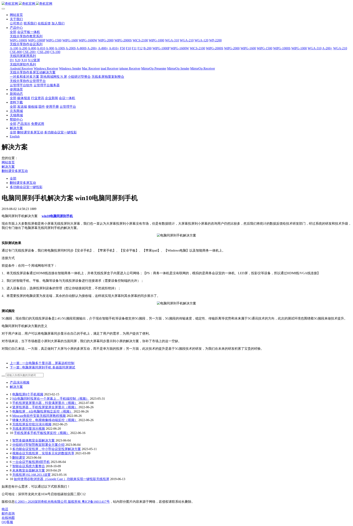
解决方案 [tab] (16, 386)
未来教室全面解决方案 (28, 470)
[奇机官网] (176, 4)
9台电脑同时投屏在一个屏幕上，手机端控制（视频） (50, 398)
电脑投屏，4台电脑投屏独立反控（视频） (42, 411)
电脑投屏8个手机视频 (27, 394)
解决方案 (8, 166)
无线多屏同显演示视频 (28, 428)
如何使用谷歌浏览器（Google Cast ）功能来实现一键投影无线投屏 (61, 479)
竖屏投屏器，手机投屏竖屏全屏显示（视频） (45, 407)
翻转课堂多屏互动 (15, 171)
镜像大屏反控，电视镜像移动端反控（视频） (45, 420)
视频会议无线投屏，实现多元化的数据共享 (43, 453)
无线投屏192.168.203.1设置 (31, 474)
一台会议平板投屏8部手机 (31, 462)
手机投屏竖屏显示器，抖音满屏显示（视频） (45, 403)
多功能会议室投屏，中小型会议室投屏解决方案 (46, 449)
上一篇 (42, 363)
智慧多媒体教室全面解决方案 (33, 440)
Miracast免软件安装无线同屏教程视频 (39, 415)
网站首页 (16, 15)
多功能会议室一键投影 (26, 187)
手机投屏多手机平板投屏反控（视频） (41, 433)
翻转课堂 (18, 457)
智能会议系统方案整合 (28, 466)
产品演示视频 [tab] (19, 382)
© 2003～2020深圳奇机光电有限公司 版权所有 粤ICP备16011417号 (62, 501)
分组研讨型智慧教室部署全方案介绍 (38, 444)
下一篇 (42, 367)
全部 (13, 32)
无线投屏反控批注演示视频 (31, 424)
